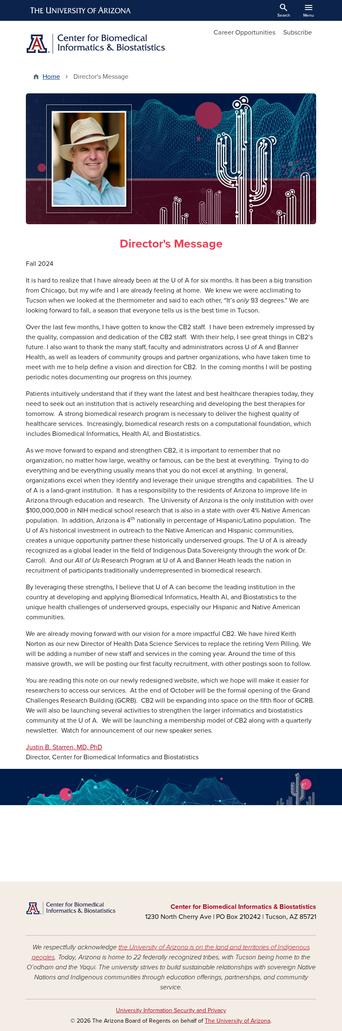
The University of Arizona (237, 1020)
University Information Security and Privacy (171, 1010)
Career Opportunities (244, 32)
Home (51, 77)
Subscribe (297, 32)
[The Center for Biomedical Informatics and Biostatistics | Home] (96, 44)
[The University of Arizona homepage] (81, 10)
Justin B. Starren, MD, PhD (64, 747)
